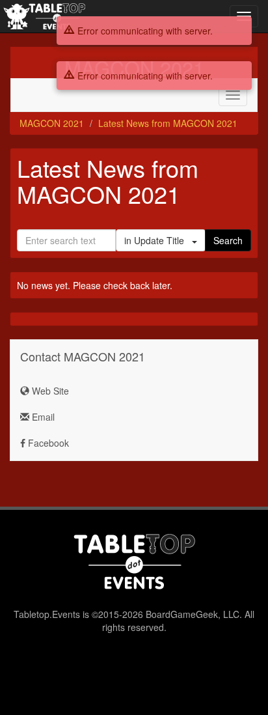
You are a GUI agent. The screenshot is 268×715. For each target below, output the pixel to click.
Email (42, 416)
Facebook (47, 442)
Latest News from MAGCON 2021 (167, 123)
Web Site (49, 390)
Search (228, 240)
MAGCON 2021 (52, 123)
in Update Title (158, 240)
